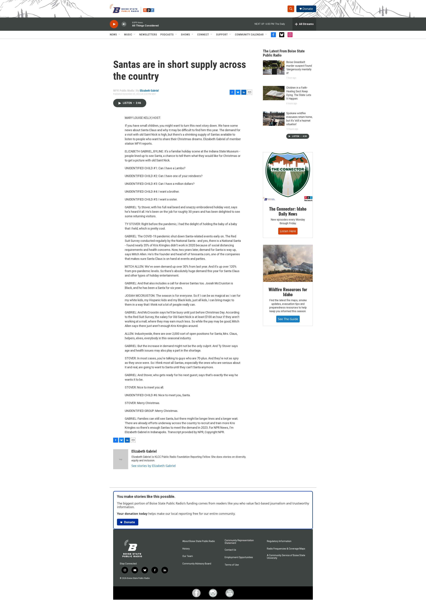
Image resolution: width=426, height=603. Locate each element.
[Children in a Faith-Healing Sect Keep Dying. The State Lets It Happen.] (274, 93)
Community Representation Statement (239, 541)
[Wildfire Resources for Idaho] (288, 263)
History (186, 548)
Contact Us (230, 550)
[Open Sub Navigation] (119, 34)
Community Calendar (249, 34)
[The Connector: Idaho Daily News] (288, 176)
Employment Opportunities (239, 557)
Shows (185, 34)
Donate (308, 8)
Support (222, 34)
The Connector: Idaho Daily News (287, 211)
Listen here (288, 231)
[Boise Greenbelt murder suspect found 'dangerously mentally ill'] (274, 67)
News (113, 34)
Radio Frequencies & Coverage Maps (286, 548)
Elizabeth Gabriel (149, 90)
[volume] (124, 24)
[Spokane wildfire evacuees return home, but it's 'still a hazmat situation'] (274, 119)
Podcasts (167, 34)
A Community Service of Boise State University (286, 556)
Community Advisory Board (196, 563)
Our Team (187, 556)
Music (128, 34)
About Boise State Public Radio (198, 541)
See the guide (288, 319)
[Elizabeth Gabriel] (120, 459)
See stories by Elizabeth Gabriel (153, 466)
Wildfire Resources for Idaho (288, 292)
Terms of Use (232, 565)
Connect (203, 34)
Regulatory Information (279, 541)
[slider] (129, 24)
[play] (114, 24)
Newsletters (148, 34)
